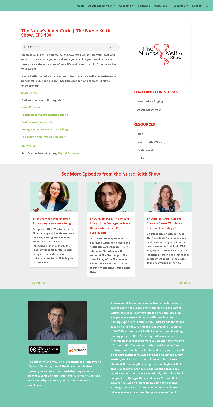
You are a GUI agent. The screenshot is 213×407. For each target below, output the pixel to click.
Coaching (125, 6)
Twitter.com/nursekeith (37, 122)
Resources (160, 6)
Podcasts (144, 6)
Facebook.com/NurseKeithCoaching (44, 114)
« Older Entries (37, 282)
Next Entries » (184, 282)
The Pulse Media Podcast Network (43, 136)
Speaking (179, 6)
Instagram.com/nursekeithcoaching (44, 129)
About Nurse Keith (100, 6)
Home (80, 6)
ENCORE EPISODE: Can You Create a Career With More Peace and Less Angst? (164, 223)
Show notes (29, 93)
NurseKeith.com (31, 107)
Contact (197, 6)
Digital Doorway (69, 153)
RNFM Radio (29, 146)
